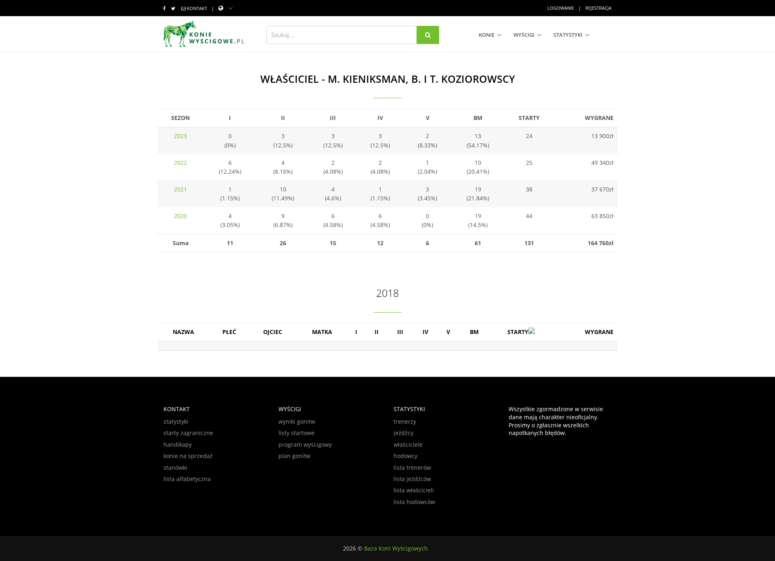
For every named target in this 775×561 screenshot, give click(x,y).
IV (425, 332)
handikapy (177, 444)
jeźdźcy (403, 433)
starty (517, 332)
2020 (180, 216)
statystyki (567, 34)
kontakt (197, 8)
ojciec (272, 332)
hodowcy (405, 456)
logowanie (560, 8)
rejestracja (598, 8)
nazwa (183, 332)
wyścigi (523, 34)
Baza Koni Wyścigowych (396, 548)
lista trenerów (412, 467)
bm (474, 332)
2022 (180, 162)
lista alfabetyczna (187, 479)
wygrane (599, 332)
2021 (180, 189)
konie (486, 34)
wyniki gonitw (297, 421)
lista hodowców (414, 502)
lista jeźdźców (412, 479)
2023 (180, 136)
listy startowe (296, 433)
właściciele (408, 444)
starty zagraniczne (188, 433)
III (400, 332)
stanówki (175, 467)
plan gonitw (294, 456)
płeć (229, 332)
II (377, 332)
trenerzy (405, 421)
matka (322, 332)
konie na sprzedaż (188, 456)
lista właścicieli (414, 490)
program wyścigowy (305, 444)
